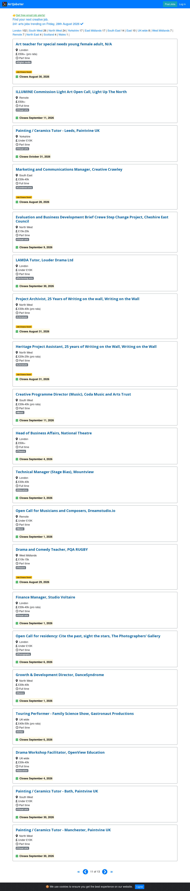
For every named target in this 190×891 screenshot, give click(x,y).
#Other (19, 731)
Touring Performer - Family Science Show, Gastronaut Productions (75, 713)
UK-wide (143, 30)
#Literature (21, 317)
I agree (139, 886)
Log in (182, 4)
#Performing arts (24, 278)
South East (114, 30)
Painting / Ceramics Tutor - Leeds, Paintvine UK (58, 130)
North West (55, 30)
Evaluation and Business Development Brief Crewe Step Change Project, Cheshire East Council (92, 219)
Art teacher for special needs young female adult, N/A (64, 44)
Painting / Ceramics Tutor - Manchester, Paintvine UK (63, 830)
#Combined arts (24, 187)
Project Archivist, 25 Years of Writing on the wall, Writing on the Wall (77, 299)
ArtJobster (15, 4)
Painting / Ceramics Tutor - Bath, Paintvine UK (57, 791)
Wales (62, 34)
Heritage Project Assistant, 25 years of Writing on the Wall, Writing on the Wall (86, 346)
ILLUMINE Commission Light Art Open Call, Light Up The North (71, 92)
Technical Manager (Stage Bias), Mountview (55, 472)
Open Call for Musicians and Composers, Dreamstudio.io (65, 511)
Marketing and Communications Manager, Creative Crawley (69, 169)
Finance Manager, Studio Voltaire (45, 597)
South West (36, 30)
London (17, 30)
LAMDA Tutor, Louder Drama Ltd (44, 260)
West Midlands (161, 30)
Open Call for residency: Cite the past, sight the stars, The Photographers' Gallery (88, 636)
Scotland (49, 34)
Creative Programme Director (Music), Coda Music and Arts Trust (73, 394)
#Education (21, 490)
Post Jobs (170, 4)
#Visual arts (22, 110)
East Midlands (93, 30)
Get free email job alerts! (30, 15)
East (129, 30)
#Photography (23, 654)
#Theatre (20, 451)
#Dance (20, 693)
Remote (17, 34)
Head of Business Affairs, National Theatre (54, 433)
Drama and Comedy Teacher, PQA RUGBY (52, 549)
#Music (19, 412)
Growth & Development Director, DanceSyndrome (60, 675)
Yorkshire (73, 30)
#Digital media (23, 62)
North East (32, 34)
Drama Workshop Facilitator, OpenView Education (60, 752)
